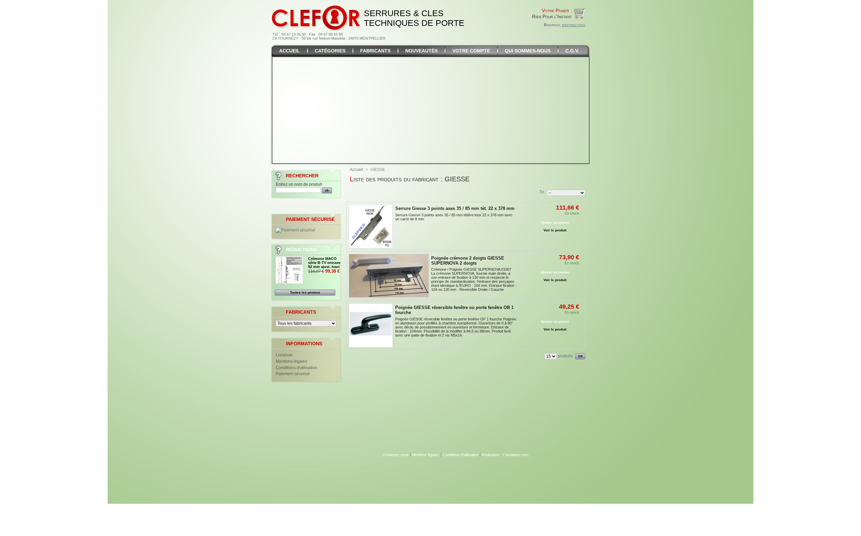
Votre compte (471, 50)
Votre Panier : (557, 10)
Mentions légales (291, 361)
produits (565, 356)
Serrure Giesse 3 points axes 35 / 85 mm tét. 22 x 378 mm (455, 208)
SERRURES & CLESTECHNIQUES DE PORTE (414, 18)
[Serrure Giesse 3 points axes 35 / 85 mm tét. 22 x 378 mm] (371, 226)
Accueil (289, 50)
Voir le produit (555, 230)
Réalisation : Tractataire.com (505, 455)
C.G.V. (572, 50)
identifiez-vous (573, 25)
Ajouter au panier (555, 222)
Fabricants (375, 50)
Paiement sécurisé (293, 373)
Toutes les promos (305, 292)
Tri (541, 192)
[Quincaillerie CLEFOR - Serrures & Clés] (316, 4)
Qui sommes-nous (528, 50)
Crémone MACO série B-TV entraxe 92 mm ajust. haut (324, 263)
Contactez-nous (395, 455)
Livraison (284, 355)
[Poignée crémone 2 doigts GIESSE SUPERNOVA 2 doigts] (389, 276)
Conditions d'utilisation (296, 367)
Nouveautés (421, 50)
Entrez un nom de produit (299, 184)
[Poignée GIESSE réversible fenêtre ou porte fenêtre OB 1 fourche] (371, 325)
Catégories (330, 50)
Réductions (301, 249)
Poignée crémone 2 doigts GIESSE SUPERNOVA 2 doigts (467, 261)
